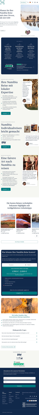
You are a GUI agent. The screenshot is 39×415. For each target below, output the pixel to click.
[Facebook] (30, 396)
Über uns (17, 394)
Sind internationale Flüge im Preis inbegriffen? (11, 336)
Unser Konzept (4, 403)
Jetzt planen (23, 2)
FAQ (9, 394)
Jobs (16, 396)
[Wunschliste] (32, 2)
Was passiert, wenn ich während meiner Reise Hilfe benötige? (14, 342)
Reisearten (4, 397)
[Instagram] (32, 396)
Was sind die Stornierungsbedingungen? (10, 339)
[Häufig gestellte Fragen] (35, 2)
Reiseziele (4, 395)
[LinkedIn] (34, 396)
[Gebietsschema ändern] (30, 2)
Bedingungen (11, 400)
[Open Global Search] (28, 2)
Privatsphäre (11, 396)
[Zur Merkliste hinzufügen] (14, 215)
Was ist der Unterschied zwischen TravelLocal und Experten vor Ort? (15, 333)
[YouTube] (36, 396)
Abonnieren (19, 386)
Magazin (3, 399)
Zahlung (10, 402)
